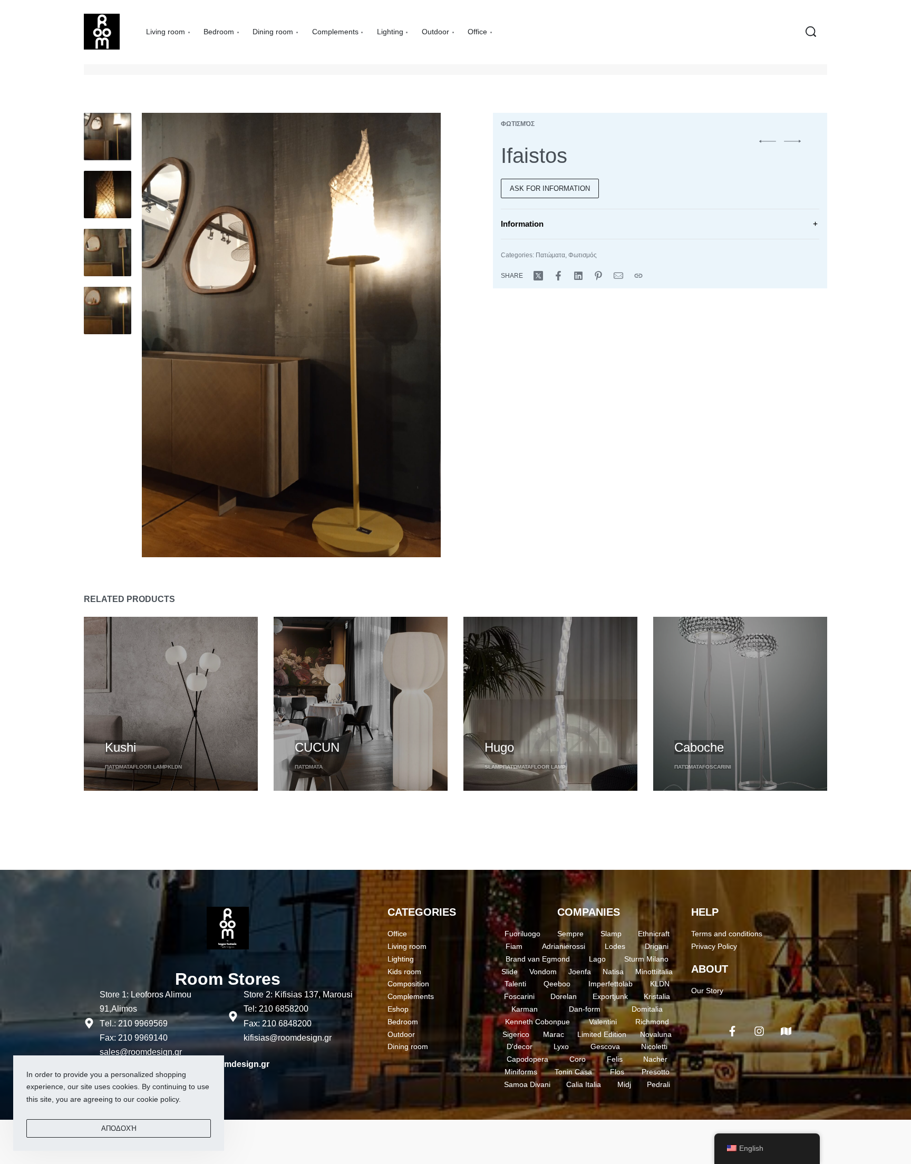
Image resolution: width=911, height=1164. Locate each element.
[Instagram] (759, 1031)
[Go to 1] (107, 136)
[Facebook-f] (732, 1031)
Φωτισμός (518, 124)
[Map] (786, 1031)
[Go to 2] (107, 194)
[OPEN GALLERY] (291, 335)
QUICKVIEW (126, 728)
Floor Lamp (150, 767)
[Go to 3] (107, 252)
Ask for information (550, 188)
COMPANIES (588, 912)
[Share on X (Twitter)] (538, 275)
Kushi (120, 747)
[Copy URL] (638, 275)
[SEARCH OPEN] (811, 31)
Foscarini (716, 767)
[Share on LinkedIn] (578, 275)
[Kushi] (171, 704)
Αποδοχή (119, 1128)
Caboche (699, 747)
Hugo (499, 747)
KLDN (175, 767)
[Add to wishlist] (166, 729)
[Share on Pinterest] (598, 275)
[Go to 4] (107, 310)
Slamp (493, 767)
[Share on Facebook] (558, 275)
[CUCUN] (361, 704)
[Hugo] (550, 704)
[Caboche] (740, 704)
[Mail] (618, 275)
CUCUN (317, 747)
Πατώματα (550, 255)
